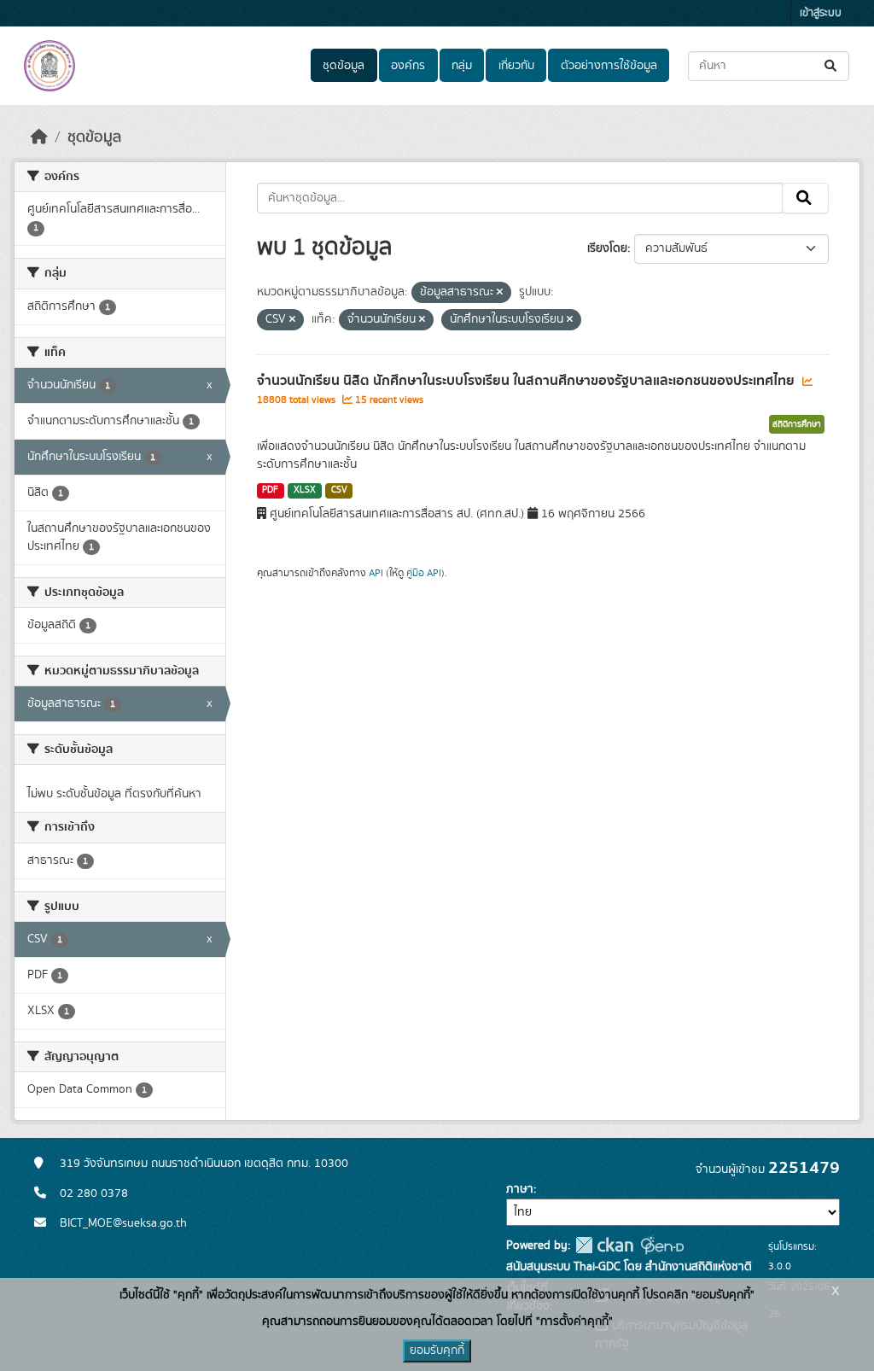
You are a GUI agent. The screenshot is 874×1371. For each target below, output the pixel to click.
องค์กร (408, 65)
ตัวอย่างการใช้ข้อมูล (609, 65)
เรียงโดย (607, 248)
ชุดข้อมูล (343, 65)
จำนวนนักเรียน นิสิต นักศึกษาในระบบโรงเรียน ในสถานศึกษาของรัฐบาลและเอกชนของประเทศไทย (527, 381)
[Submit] (831, 66)
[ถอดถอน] (500, 293)
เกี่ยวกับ (516, 65)
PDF (270, 490)
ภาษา (519, 1189)
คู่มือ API (423, 572)
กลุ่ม (462, 65)
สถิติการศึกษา (796, 424)
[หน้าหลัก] (39, 137)
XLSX (305, 490)
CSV (339, 490)
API (376, 572)
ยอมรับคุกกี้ (437, 1350)
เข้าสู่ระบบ (821, 13)
